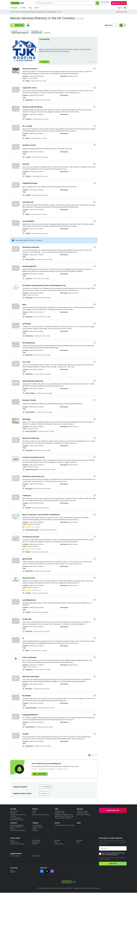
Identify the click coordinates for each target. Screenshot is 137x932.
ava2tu (25, 734)
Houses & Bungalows (17, 825)
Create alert (41, 774)
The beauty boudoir (30, 537)
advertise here (120, 12)
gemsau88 (27, 559)
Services (23, 8)
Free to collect (15, 856)
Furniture (13, 816)
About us (35, 844)
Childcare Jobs (59, 811)
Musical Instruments (16, 820)
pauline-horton (29, 145)
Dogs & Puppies (38, 827)
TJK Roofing (44, 39)
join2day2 (26, 323)
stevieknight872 (29, 266)
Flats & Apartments (16, 827)
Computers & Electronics (18, 815)
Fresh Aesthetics (29, 657)
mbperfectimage (29, 183)
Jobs (56, 809)
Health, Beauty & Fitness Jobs (64, 816)
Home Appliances (16, 818)
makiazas (26, 495)
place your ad (117, 3)
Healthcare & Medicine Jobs (64, 815)
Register (13, 872)
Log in (12, 870)
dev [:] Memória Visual (92, 888)
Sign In (120, 8)
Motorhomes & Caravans (41, 815)
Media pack (36, 842)
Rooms (12, 828)
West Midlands (51, 12)
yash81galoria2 (29, 600)
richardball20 (28, 221)
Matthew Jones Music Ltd (33, 476)
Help (55, 842)
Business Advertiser (30, 247)
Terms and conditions (17, 844)
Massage (26, 419)
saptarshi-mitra (29, 88)
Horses (35, 828)
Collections (36, 856)
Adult (79, 823)
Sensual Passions (29, 68)
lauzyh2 (25, 164)
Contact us (14, 842)
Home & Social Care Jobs (63, 818)
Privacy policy (58, 844)
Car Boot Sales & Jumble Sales (64, 825)
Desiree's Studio (29, 400)
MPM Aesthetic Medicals (32, 381)
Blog (30, 8)
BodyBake (26, 695)
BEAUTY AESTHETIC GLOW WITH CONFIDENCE (41, 514)
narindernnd (27, 202)
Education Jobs (60, 813)
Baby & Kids (14, 811)
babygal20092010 (30, 715)
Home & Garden (82, 813)
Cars (34, 813)
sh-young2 (27, 126)
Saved (37, 8)
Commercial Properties (17, 830)
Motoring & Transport (84, 815)
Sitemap (57, 840)
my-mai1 (26, 362)
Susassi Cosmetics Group (33, 457)
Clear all (47, 33)
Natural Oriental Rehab (32, 107)
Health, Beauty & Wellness (28, 12)
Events (57, 823)
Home (12, 12)
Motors (35, 809)
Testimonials (36, 840)
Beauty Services (41, 12)
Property (13, 823)
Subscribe (113, 863)
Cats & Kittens (37, 825)
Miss (24, 304)
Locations (79, 840)
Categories (14, 8)
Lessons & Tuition (82, 811)
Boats (34, 811)
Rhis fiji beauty (28, 343)
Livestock (35, 830)
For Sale (13, 809)
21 (23, 638)
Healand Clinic (28, 578)
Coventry (44, 793)
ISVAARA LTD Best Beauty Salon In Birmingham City (44, 285)
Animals (35, 823)
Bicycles (13, 813)
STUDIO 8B (26, 619)
